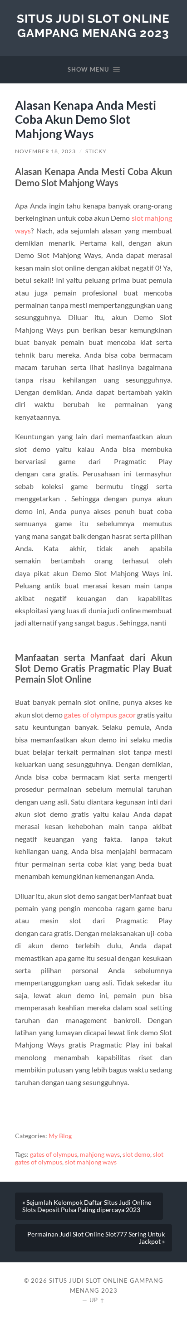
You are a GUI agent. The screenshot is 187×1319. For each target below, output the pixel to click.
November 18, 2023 (45, 151)
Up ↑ (97, 1300)
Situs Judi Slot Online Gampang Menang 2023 (93, 25)
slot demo (136, 1154)
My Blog (60, 1136)
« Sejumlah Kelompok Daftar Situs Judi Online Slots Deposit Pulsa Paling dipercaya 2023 (86, 1206)
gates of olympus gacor (99, 714)
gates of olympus (53, 1154)
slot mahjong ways (91, 1162)
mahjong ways (100, 1154)
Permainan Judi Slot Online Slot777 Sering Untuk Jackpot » (96, 1238)
